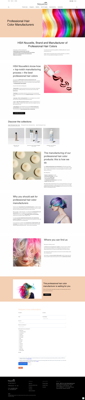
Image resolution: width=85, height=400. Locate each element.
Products (30, 387)
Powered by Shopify (11, 396)
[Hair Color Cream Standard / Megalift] (34, 136)
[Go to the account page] (76, 7)
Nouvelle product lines (33, 385)
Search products (32, 390)
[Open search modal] (9, 7)
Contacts (44, 387)
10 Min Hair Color (16, 145)
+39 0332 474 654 (14, 388)
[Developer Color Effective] (51, 136)
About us (30, 383)
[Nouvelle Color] (42, 3)
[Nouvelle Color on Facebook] (70, 1)
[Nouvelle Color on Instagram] (71, 1)
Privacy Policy (45, 383)
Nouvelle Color (16, 395)
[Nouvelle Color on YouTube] (72, 1)
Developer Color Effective (51, 145)
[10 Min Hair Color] (16, 136)
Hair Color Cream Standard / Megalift (33, 145)
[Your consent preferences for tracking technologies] (83, 398)
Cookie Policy (45, 385)
